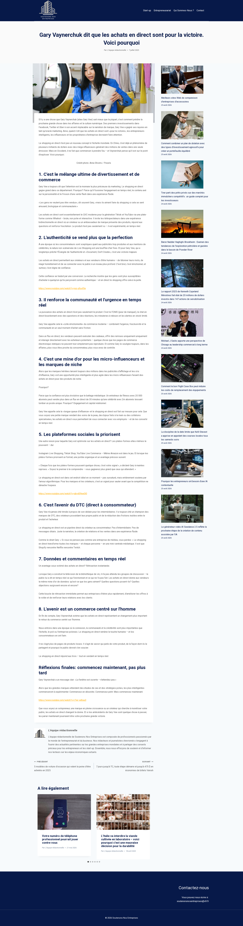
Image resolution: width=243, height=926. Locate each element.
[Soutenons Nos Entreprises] (48, 10)
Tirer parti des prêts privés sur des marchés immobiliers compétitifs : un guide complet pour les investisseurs (184, 196)
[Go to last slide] (42, 826)
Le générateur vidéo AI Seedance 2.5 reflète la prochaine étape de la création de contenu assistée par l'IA (184, 531)
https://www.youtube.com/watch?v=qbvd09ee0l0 (63, 493)
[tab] (88, 861)
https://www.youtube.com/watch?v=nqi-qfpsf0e (62, 288)
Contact (200, 10)
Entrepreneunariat (162, 10)
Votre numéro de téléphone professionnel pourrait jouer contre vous (60, 839)
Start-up (147, 10)
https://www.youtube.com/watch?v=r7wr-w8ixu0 (62, 700)
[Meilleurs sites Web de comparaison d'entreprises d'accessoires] (185, 80)
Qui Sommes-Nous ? (184, 10)
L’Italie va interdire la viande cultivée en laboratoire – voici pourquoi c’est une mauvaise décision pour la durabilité (120, 841)
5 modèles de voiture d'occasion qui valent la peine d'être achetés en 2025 (62, 766)
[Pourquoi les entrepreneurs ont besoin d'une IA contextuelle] (185, 463)
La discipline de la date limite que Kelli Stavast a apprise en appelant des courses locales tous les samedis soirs (184, 436)
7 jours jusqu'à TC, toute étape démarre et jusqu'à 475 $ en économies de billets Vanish (124, 766)
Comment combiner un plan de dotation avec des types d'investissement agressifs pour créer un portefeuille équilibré (183, 147)
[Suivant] (145, 826)
